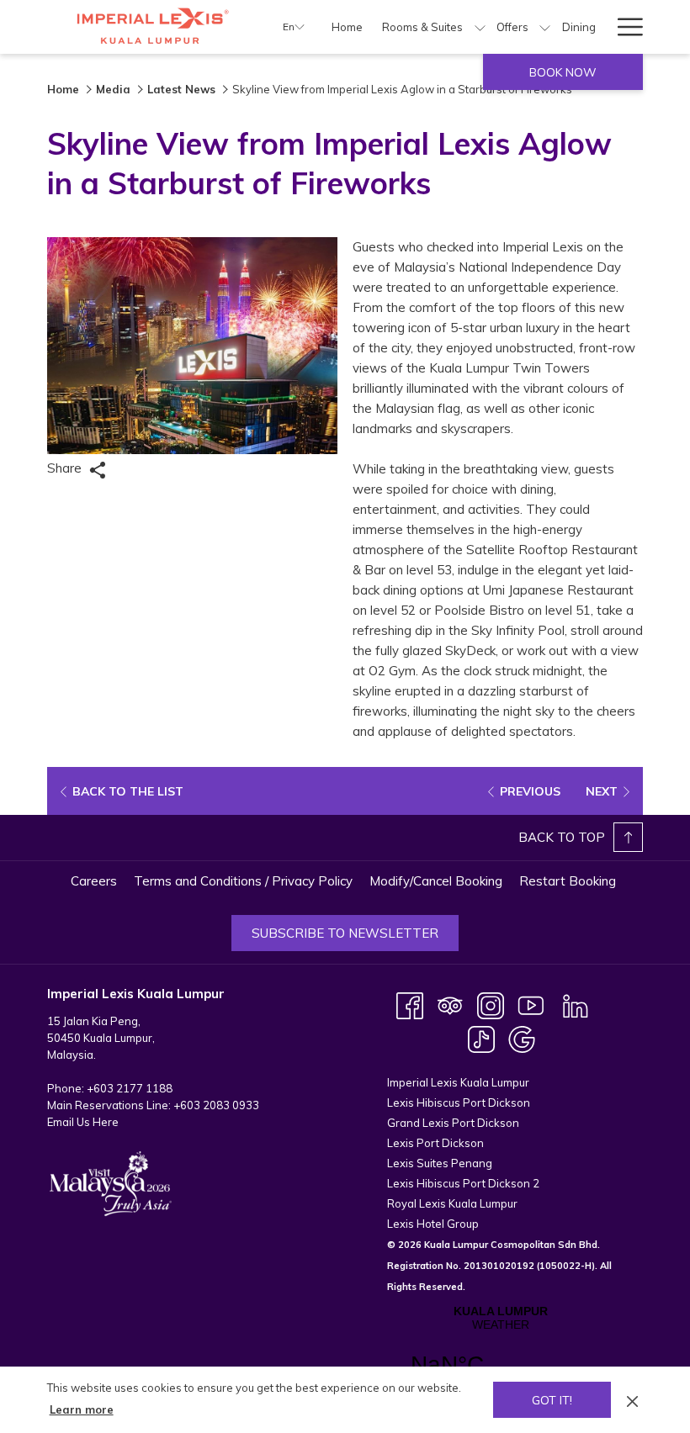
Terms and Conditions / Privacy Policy (243, 881)
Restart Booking (567, 881)
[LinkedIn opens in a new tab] (575, 1005)
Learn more (82, 1409)
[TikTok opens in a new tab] (481, 1038)
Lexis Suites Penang (439, 1163)
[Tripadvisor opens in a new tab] (450, 1005)
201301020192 (499, 1266)
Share (66, 468)
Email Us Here (83, 1122)
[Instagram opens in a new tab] (490, 1005)
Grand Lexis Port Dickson (453, 1122)
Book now (563, 72)
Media (113, 89)
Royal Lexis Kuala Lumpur (452, 1203)
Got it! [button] (552, 1400)
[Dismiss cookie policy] (632, 1399)
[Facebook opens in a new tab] (409, 1005)
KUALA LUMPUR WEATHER (500, 1351)
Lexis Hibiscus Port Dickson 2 (463, 1183)
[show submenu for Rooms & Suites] (480, 27)
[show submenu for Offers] (545, 27)
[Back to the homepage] (152, 27)
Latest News (181, 89)
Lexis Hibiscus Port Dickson (458, 1102)
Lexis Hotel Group (433, 1223)
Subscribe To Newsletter (345, 933)
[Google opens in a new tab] (521, 1038)
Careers (94, 881)
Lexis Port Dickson (435, 1143)
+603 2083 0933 (216, 1105)
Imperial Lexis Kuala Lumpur (458, 1082)
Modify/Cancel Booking (435, 881)
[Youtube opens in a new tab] (531, 1005)
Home (63, 89)
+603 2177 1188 (129, 1088)
